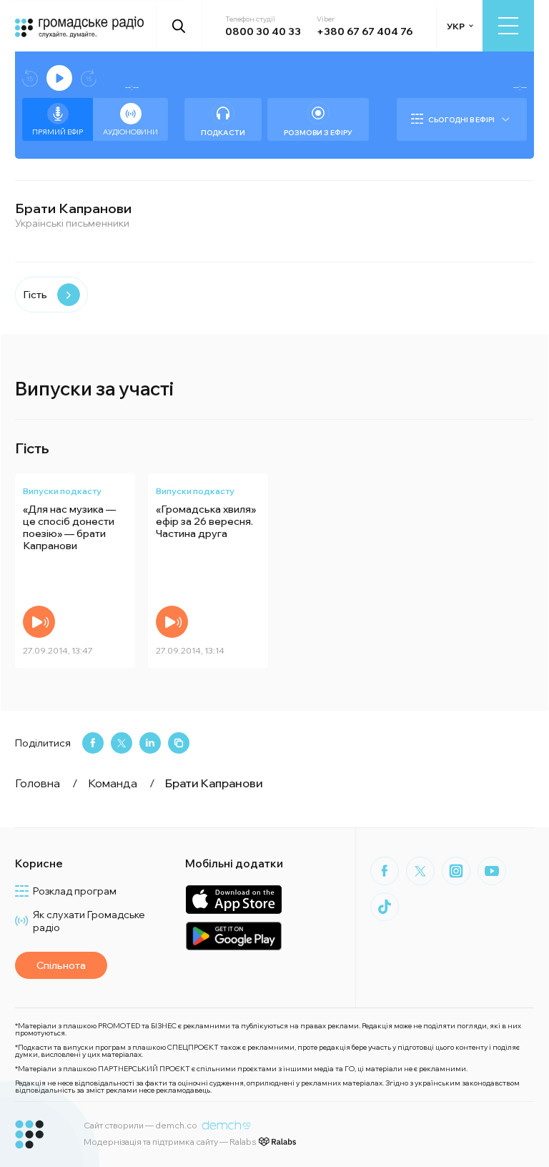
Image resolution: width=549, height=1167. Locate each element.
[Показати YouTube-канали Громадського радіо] (492, 871)
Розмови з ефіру (318, 132)
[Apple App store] (233, 899)
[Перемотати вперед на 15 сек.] (89, 78)
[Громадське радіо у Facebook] (384, 871)
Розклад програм (75, 891)
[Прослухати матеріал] (39, 622)
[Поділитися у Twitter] (121, 743)
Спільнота (61, 965)
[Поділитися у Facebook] (93, 743)
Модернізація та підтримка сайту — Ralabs (170, 1141)
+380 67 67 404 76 (364, 31)
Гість (35, 294)
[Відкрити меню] (508, 25)
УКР (456, 26)
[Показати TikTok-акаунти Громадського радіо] (384, 906)
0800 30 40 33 (263, 31)
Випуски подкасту (62, 491)
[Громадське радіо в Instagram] (456, 871)
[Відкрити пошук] (179, 25)
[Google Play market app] (233, 935)
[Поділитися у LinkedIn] (150, 743)
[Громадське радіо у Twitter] (420, 871)
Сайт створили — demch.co (140, 1125)
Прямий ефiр (57, 132)
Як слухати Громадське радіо (89, 921)
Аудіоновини (130, 132)
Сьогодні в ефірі (461, 119)
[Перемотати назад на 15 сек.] (30, 78)
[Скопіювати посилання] (178, 743)
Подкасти (223, 132)
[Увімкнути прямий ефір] (59, 78)
